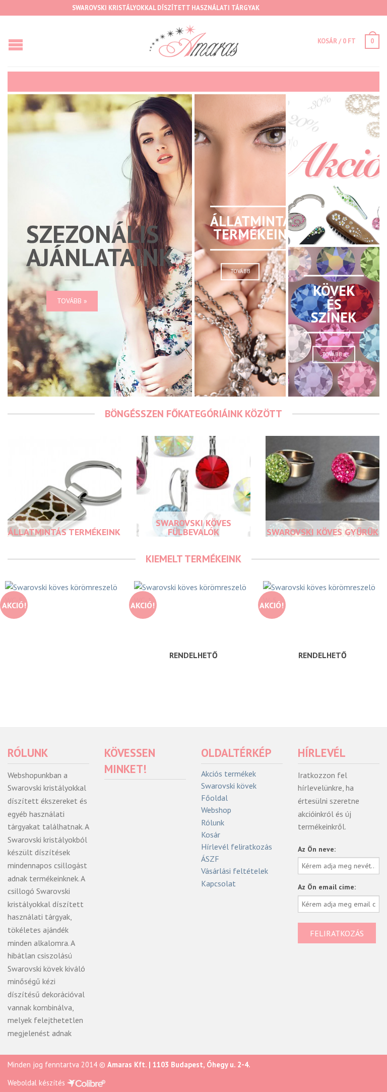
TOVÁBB (240, 271)
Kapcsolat (218, 883)
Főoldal (214, 798)
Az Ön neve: (317, 849)
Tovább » (72, 300)
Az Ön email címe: (327, 886)
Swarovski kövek (228, 786)
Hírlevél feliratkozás (236, 847)
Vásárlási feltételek (234, 871)
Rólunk (212, 822)
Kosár (210, 835)
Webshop (216, 810)
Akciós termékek (228, 774)
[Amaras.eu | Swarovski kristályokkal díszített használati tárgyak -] (193, 41)
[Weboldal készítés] (86, 1082)
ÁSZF (210, 859)
